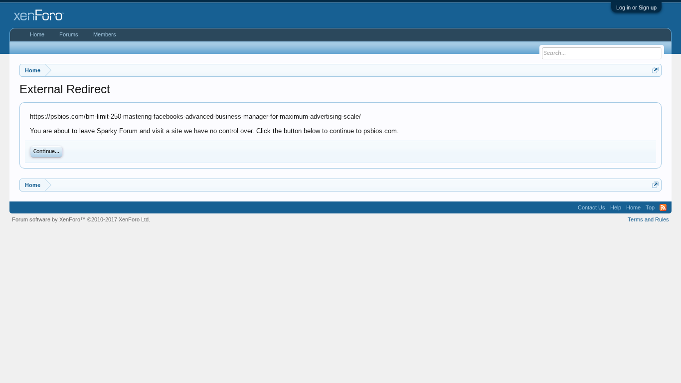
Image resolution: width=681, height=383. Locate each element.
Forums (68, 34)
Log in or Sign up (636, 7)
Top (650, 207)
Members (104, 34)
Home (37, 34)
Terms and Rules (648, 219)
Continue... (46, 152)
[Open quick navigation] (655, 70)
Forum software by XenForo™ (81, 219)
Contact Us (591, 207)
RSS (663, 207)
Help (615, 207)
